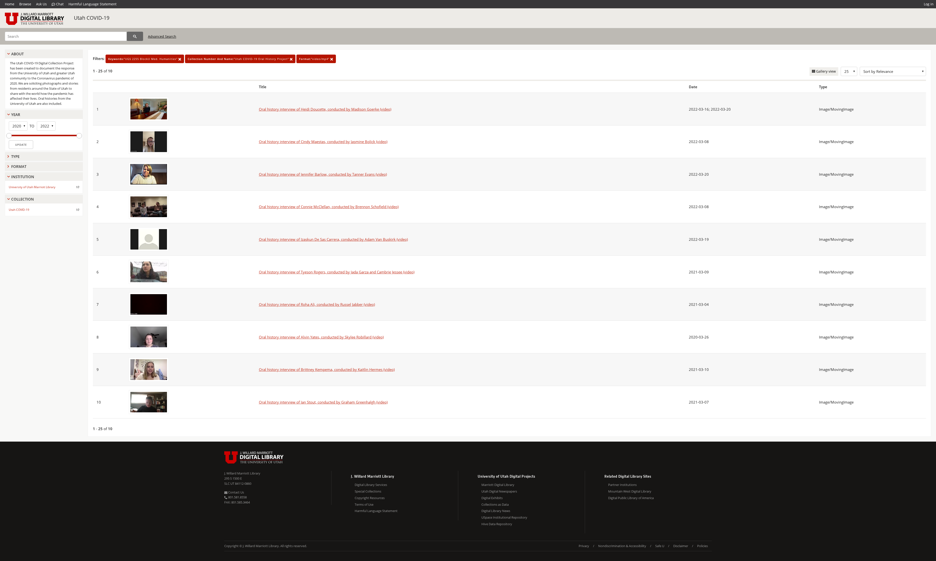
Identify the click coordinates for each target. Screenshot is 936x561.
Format (18, 166)
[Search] (135, 36)
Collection (22, 199)
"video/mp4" (314, 59)
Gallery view (825, 71)
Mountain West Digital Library (629, 491)
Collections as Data (495, 504)
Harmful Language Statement (92, 4)
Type (15, 156)
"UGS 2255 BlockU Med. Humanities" (143, 59)
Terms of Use (364, 504)
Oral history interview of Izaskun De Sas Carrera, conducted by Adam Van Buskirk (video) (333, 239)
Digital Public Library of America (631, 498)
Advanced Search (162, 36)
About (17, 53)
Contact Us (235, 492)
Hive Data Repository (496, 524)
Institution (22, 176)
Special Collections (368, 491)
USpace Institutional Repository (504, 517)
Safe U (659, 546)
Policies (702, 546)
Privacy (584, 546)
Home (9, 4)
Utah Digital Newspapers (499, 491)
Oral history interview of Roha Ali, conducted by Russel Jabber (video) (317, 304)
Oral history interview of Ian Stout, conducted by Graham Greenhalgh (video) (323, 402)
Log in (929, 4)
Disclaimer (680, 546)
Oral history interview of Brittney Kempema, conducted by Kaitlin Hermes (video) (327, 369)
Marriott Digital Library (497, 485)
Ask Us (41, 4)
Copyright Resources (370, 498)
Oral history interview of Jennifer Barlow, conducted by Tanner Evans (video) (323, 174)
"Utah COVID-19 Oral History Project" (239, 59)
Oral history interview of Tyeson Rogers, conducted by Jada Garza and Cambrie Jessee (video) (336, 272)
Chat (59, 4)
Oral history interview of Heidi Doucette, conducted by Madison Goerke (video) (325, 109)
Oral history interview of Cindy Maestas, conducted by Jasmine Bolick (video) (323, 141)
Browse (25, 4)
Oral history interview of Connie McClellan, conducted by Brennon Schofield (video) (329, 206)
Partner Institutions (622, 485)
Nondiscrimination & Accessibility (622, 546)
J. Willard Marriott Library (242, 473)
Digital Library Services (371, 485)
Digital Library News (495, 511)
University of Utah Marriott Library (32, 187)
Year (15, 114)
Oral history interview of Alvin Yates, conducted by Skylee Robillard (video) (321, 337)
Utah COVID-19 (91, 17)
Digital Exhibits (492, 498)
